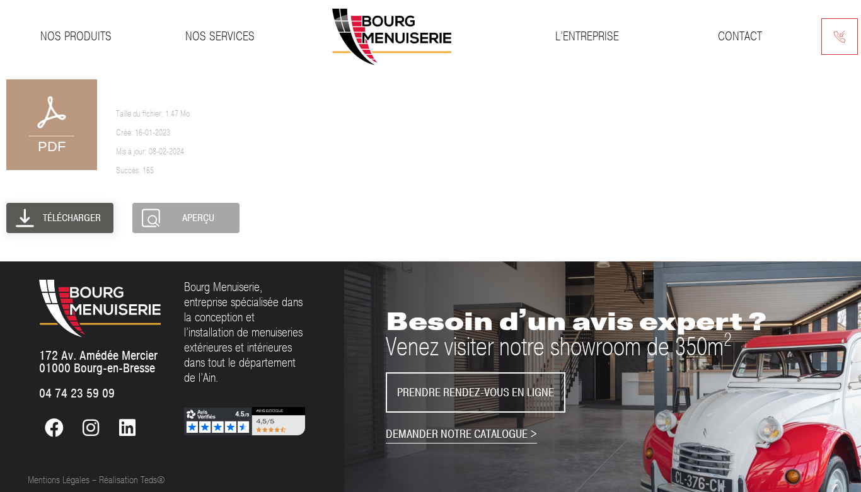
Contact (740, 36)
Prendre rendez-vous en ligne (475, 392)
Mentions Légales (59, 480)
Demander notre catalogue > (461, 434)
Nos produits (76, 36)
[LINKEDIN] (127, 428)
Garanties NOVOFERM (168, 88)
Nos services (220, 36)
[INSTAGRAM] (91, 428)
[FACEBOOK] (54, 428)
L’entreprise (587, 36)
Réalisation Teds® (132, 480)
